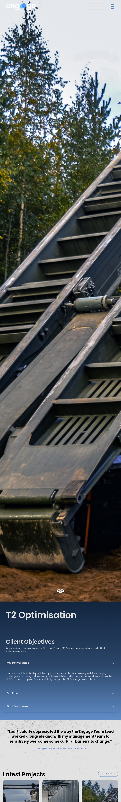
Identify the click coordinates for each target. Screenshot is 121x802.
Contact (96, 6)
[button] (112, 6)
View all (108, 774)
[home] (21, 6)
